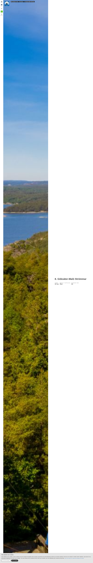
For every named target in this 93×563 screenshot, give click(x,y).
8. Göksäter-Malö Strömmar (29, 1)
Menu (1, 2)
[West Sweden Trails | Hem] (6, 3)
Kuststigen (21, 1)
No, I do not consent (6, 560)
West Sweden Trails (14, 1)
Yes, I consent (14, 560)
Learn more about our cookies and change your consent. (74, 558)
